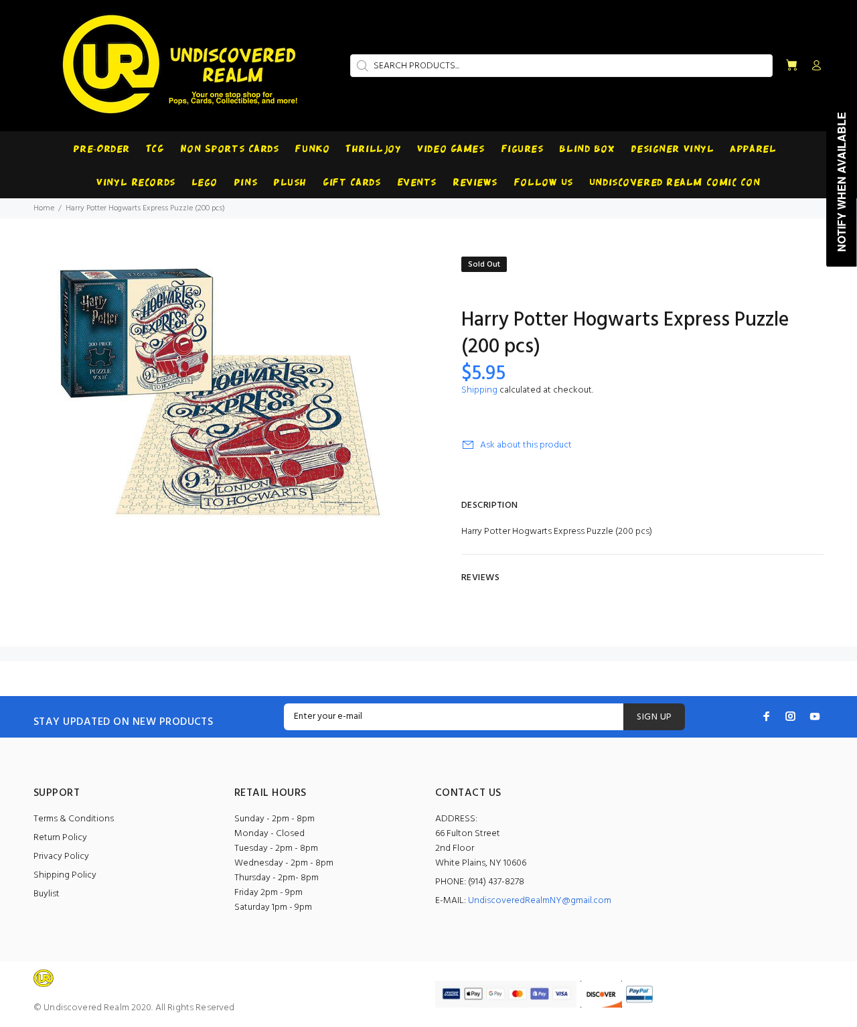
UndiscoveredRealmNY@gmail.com (539, 900)
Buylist (46, 894)
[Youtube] (815, 716)
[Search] (361, 65)
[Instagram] (790, 716)
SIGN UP (654, 717)
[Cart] (791, 66)
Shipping (479, 390)
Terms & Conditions (73, 819)
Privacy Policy (61, 856)
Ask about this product (526, 445)
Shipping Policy (64, 875)
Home (43, 208)
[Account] (813, 66)
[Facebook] (766, 716)
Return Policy (60, 837)
